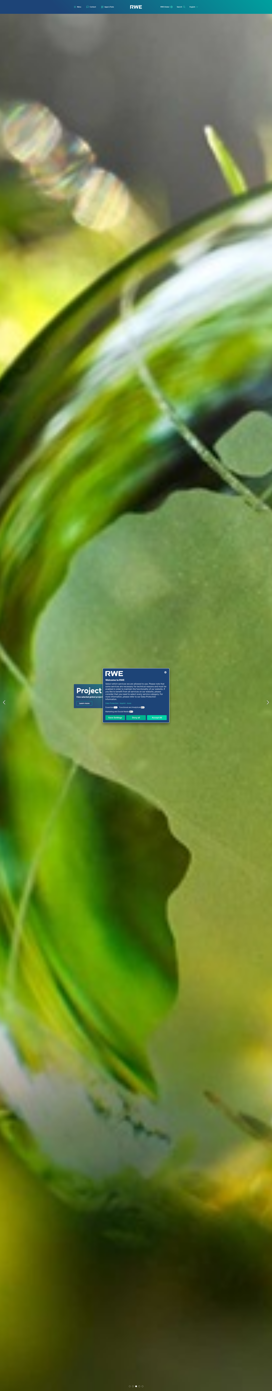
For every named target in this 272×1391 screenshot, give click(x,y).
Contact (93, 7)
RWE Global (164, 7)
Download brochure (88, 708)
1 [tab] (130, 1386)
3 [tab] (136, 1386)
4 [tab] (139, 1386)
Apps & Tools (109, 7)
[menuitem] (91, 7)
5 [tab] (143, 1386)
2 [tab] (133, 1386)
